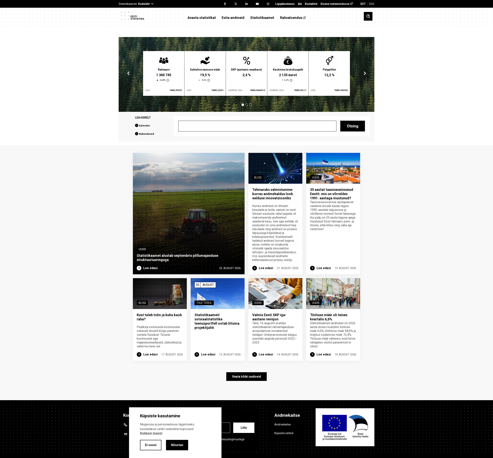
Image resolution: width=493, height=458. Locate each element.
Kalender (144, 125)
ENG (371, 3)
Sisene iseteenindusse (334, 4)
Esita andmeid (233, 18)
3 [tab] (250, 105)
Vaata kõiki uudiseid (246, 376)
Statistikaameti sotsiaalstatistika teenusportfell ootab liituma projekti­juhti (217, 321)
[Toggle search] (368, 16)
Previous (128, 73)
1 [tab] (242, 105)
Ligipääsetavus (285, 4)
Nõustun (177, 445)
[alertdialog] (175, 432)
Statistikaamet (262, 18)
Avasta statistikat (202, 18)
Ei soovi (150, 445)
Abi (300, 4)
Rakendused (146, 133)
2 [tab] (246, 105)
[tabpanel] (163, 73)
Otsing (352, 126)
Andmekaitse (282, 424)
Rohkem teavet (151, 433)
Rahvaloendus (291, 18)
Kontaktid (311, 4)
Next (364, 73)
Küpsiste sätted (283, 433)
